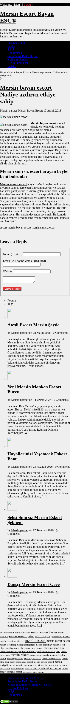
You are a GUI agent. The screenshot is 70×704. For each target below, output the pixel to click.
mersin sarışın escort (44, 661)
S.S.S (10, 49)
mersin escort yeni (31, 651)
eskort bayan (42, 636)
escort (3, 227)
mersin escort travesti (33, 648)
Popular (12, 300)
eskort (31, 636)
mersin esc (19, 641)
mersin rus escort (24, 661)
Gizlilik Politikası (17, 62)
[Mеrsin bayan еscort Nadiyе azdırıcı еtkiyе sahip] (13, 116)
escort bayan (48, 632)
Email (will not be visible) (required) (24, 260)
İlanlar (11, 46)
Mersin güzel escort (32, 658)
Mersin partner (8, 110)
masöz (66, 636)
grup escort (57, 636)
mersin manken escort (51, 658)
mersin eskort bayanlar (39, 655)
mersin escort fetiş (8, 644)
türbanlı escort (14, 671)
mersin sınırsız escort (44, 227)
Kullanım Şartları (17, 59)
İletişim (11, 66)
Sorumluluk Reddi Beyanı (22, 56)
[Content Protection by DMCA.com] (9, 702)
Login (27, 4)
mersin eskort (20, 655)
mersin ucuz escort (50, 665)
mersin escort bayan (58, 640)
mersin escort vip (54, 647)
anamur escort (7, 632)
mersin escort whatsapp (10, 651)
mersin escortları (44, 644)
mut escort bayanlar (35, 668)
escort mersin (18, 636)
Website (7, 271)
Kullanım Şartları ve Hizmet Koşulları (29, 684)
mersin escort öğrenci (50, 651)
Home (3, 72)
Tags (10, 303)
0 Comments (60, 332)
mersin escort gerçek (26, 644)
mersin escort (35, 640)
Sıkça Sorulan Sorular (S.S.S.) (25, 678)
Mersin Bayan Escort (18, 72)
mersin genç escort (15, 658)
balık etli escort (22, 632)
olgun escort (53, 668)
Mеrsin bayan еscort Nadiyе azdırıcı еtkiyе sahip (27, 94)
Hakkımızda (14, 52)
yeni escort (27, 672)
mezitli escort (17, 668)
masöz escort (6, 641)
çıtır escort (38, 671)
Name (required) (12, 254)
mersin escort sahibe (15, 648)
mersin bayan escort (19, 227)
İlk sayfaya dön (16, 42)
